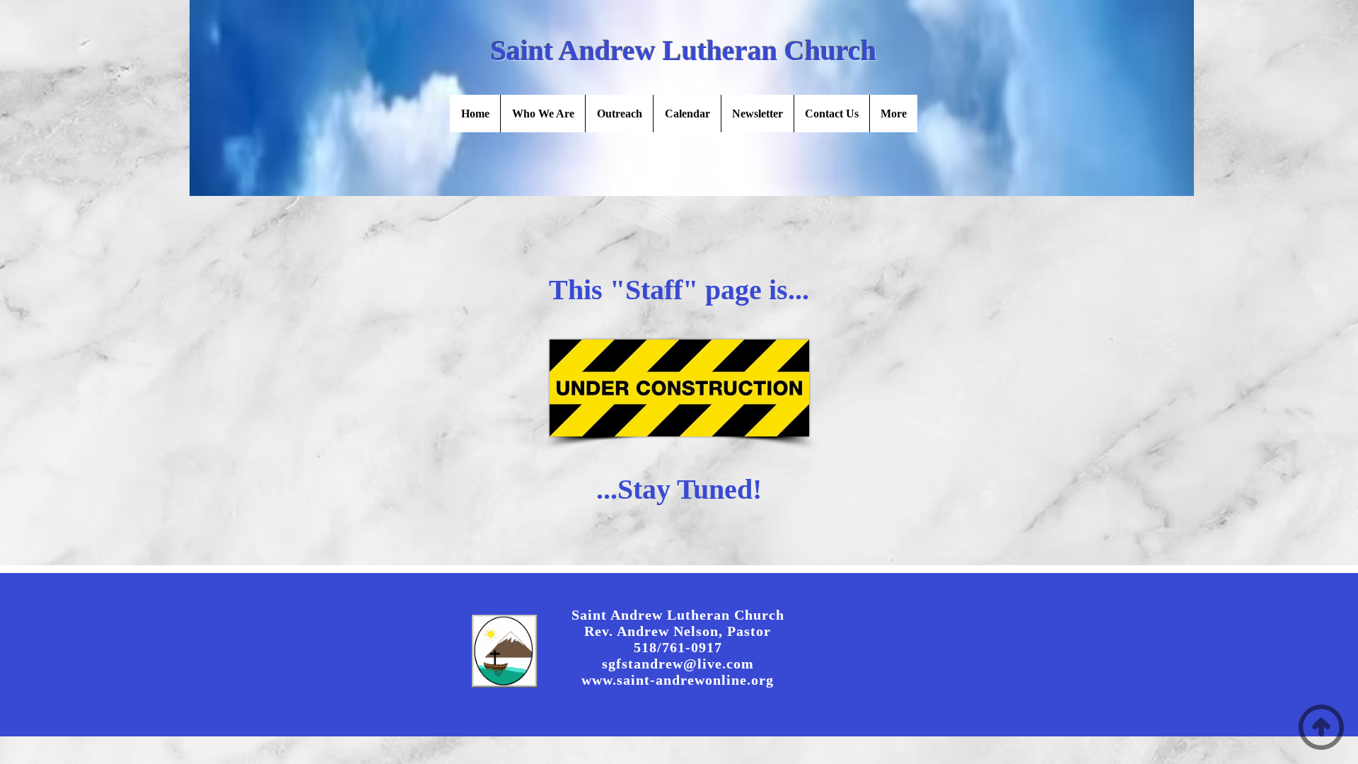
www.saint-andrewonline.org (677, 680)
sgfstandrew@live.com (678, 663)
